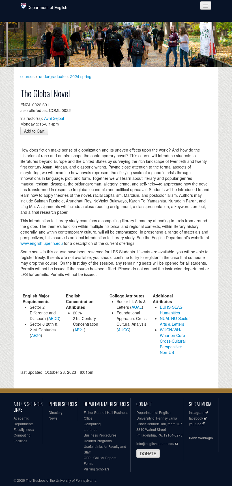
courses (27, 76)
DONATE (148, 453)
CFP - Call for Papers (100, 457)
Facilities (20, 440)
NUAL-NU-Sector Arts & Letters (175, 321)
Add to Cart (34, 131)
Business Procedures (100, 435)
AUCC (123, 329)
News (53, 418)
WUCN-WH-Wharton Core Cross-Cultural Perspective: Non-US (173, 341)
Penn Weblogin (201, 437)
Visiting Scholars (96, 468)
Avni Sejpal (54, 118)
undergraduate (52, 76)
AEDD (53, 318)
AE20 (36, 335)
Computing (22, 435)
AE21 (79, 329)
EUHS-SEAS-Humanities (172, 310)
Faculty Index (24, 429)
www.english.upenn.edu (41, 243)
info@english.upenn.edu (155, 443)
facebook (196, 418)
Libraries (90, 429)
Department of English (47, 7)
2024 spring (80, 76)
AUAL (137, 307)
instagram (196, 412)
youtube (195, 423)
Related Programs (98, 440)
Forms (88, 463)
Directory (56, 412)
